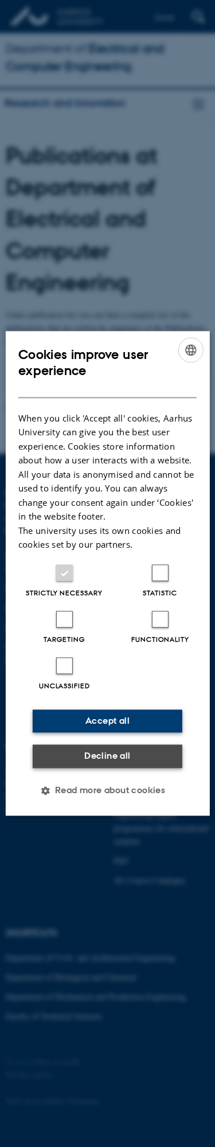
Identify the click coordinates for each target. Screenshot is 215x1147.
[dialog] (107, 573)
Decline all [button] (107, 755)
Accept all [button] (107, 720)
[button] (108, 791)
